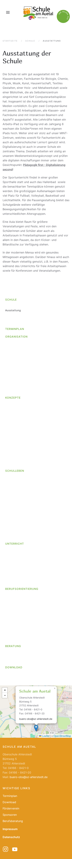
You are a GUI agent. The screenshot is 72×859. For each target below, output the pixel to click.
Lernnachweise (15, 428)
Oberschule (12, 322)
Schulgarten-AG (18, 570)
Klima (8, 536)
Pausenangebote (16, 493)
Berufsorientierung (21, 589)
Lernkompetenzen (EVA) (21, 424)
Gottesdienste (14, 477)
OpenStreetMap (62, 736)
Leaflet (45, 736)
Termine (10, 619)
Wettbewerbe (14, 485)
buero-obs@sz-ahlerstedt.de (35, 718)
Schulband (15, 558)
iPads (8, 416)
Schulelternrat (14, 529)
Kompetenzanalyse (20, 639)
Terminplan (14, 329)
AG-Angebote (14, 554)
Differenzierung (15, 456)
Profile (9, 607)
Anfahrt (10, 306)
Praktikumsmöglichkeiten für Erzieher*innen (36, 383)
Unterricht (14, 543)
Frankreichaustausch (18, 525)
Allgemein (11, 517)
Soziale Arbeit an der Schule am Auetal (30, 660)
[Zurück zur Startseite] (37, 12)
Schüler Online (14, 615)
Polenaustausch (15, 497)
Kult (7, 420)
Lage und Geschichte (19, 314)
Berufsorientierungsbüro (21, 599)
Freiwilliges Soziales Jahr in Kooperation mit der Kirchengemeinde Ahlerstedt (36, 369)
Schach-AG (15, 562)
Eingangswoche (15, 463)
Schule (11, 299)
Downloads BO (14, 627)
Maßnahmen (13, 635)
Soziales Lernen (15, 448)
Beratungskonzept (17, 452)
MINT (8, 440)
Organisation (16, 336)
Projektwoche (14, 501)
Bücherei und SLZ (16, 521)
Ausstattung (13, 310)
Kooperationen (14, 631)
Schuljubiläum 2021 (17, 513)
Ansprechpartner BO (18, 595)
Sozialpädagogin (16, 355)
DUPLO (10, 459)
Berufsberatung (15, 656)
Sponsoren (10, 814)
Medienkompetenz (17, 432)
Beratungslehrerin (16, 652)
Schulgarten (13, 509)
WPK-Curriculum (15, 578)
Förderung (12, 404)
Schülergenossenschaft (20, 611)
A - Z (8, 343)
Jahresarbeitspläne (17, 574)
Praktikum (11, 603)
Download (13, 667)
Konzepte (13, 397)
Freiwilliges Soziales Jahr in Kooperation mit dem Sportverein (36, 377)
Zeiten (9, 582)
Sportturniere (14, 505)
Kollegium (11, 347)
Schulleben (14, 470)
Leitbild (10, 318)
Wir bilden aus (14, 359)
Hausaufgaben (14, 412)
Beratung (13, 646)
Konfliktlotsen (14, 436)
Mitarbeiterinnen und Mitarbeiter (26, 351)
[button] (8, 12)
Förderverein (13, 533)
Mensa (9, 489)
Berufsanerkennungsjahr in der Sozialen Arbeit (38, 363)
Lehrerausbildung (19, 387)
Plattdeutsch (13, 444)
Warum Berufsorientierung (22, 623)
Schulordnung (14, 391)
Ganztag (10, 408)
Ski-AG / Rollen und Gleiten (25, 566)
